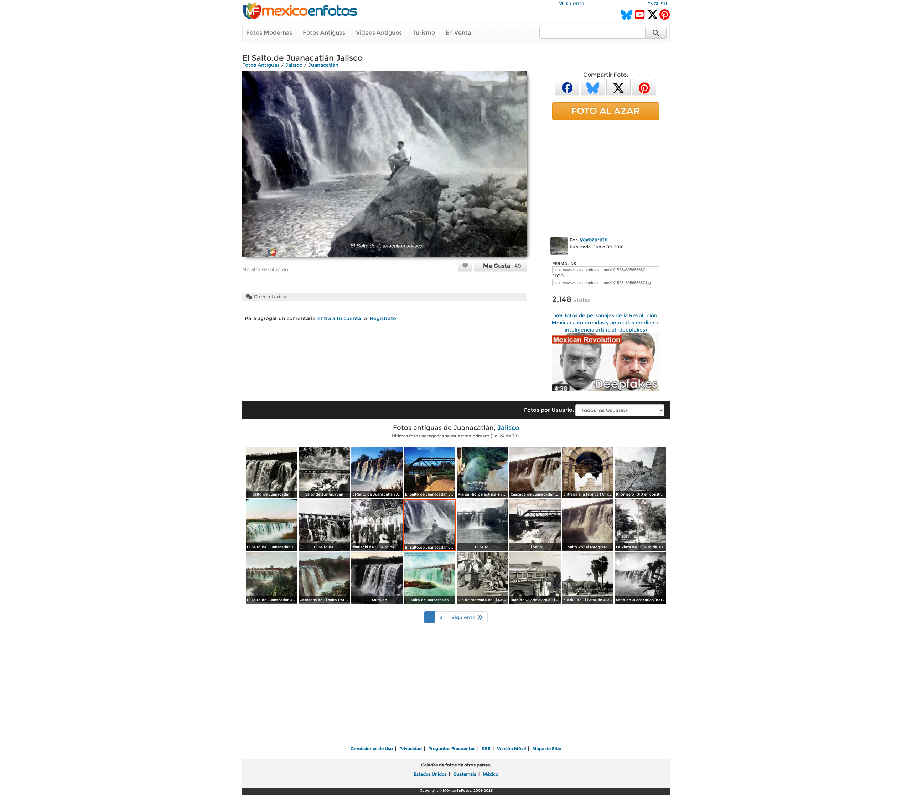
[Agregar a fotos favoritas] (465, 265)
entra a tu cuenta (339, 318)
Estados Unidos (430, 774)
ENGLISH (657, 3)
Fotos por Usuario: (549, 409)
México (490, 774)
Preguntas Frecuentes (451, 748)
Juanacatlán (323, 65)
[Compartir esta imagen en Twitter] (618, 86)
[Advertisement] (605, 177)
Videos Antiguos (379, 32)
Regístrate (383, 318)
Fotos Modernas (269, 32)
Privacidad (410, 748)
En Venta (458, 32)
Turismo (424, 32)
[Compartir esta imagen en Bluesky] (593, 86)
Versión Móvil (511, 748)
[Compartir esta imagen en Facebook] (567, 86)
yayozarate (594, 239)
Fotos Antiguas (324, 32)
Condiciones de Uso (372, 748)
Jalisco (293, 65)
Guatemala (464, 774)
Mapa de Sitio (546, 748)
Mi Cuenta (571, 3)
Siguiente (464, 617)
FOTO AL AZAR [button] (605, 111)
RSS (486, 748)
